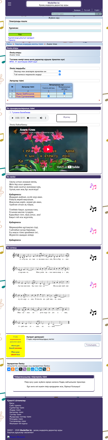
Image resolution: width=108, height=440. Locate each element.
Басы (9, 44)
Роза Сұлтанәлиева (25, 96)
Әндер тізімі (15, 410)
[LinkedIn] (40, 369)
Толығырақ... (92, 345)
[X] (20, 369)
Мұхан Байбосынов (25, 94)
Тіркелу (11, 40)
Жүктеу (66, 117)
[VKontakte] (9, 369)
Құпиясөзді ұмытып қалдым (21, 38)
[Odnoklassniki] (12, 369)
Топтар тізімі (15, 414)
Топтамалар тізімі (17, 421)
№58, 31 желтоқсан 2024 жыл (23, 62)
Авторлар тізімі (16, 412)
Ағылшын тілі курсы (18, 423)
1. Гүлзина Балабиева (20, 112)
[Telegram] (16, 369)
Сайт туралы (15, 405)
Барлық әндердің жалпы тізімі (29, 44)
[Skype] (36, 369)
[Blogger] (48, 369)
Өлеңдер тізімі (16, 419)
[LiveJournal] (44, 369)
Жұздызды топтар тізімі (20, 417)
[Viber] (24, 369)
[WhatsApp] (28, 369)
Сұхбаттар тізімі (16, 408)
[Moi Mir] (32, 369)
